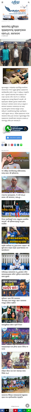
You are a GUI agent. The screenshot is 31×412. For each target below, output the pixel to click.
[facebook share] (2, 145)
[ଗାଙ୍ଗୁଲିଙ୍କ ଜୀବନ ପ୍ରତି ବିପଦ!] (15, 314)
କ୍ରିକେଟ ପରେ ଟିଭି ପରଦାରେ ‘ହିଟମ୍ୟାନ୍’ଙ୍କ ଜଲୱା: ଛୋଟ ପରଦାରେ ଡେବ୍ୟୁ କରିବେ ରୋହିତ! (14, 300)
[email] (11, 410)
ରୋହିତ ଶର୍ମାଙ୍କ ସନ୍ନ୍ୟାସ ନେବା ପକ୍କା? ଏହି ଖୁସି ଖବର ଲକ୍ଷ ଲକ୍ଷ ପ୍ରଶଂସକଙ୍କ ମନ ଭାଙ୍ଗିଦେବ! (15, 248)
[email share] (9, 145)
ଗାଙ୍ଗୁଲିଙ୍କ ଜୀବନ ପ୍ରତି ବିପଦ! (12, 325)
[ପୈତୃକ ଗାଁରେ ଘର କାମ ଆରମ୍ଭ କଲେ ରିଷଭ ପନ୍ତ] (15, 360)
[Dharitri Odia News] (15, 2)
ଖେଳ (9, 21)
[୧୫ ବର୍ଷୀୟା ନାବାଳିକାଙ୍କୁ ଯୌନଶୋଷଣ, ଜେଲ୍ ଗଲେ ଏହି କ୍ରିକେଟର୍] (15, 160)
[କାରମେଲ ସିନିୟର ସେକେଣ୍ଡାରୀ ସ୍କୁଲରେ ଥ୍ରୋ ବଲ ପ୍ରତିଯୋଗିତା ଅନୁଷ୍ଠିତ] (15, 384)
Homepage (4, 21)
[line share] (21, 145)
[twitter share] (6, 145)
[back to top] (27, 406)
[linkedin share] (15, 145)
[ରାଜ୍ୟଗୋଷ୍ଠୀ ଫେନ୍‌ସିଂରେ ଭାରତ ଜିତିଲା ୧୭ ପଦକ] (15, 336)
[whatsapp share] (18, 145)
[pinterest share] (12, 145)
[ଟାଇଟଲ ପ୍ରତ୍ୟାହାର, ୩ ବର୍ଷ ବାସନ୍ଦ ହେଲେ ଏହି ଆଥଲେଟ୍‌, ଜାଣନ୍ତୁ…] (15, 184)
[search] (28, 2)
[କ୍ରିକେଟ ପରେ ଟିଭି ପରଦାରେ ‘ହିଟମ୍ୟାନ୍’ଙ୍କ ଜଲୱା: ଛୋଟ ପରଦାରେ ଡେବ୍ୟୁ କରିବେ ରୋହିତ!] (15, 287)
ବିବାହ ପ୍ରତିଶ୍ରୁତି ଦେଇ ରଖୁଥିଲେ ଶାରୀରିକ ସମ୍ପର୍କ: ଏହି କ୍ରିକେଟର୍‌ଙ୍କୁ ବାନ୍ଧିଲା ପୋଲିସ (15, 221)
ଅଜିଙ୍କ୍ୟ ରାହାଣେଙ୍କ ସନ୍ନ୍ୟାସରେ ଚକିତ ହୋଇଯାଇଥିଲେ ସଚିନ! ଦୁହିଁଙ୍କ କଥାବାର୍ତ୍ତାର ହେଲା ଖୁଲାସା (15, 274)
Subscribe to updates (15, 137)
